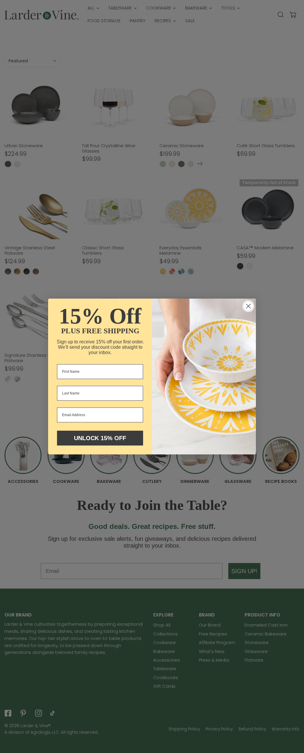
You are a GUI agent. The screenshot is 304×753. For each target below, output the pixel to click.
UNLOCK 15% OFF (100, 438)
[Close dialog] (248, 306)
